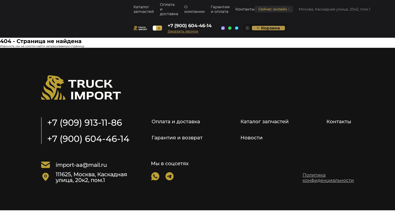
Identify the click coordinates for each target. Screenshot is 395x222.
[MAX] (223, 28)
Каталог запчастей (143, 9)
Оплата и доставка (169, 9)
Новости (251, 138)
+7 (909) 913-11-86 (84, 122)
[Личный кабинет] (247, 28)
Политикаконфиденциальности (328, 177)
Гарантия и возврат (177, 138)
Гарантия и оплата (220, 9)
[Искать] (159, 28)
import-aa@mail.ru (81, 164)
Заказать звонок (183, 31)
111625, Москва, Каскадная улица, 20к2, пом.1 (91, 177)
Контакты (244, 9)
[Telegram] (236, 28)
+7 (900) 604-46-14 (190, 25)
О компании (194, 9)
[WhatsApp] (230, 28)
